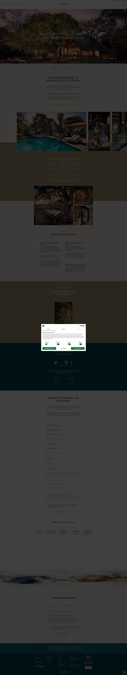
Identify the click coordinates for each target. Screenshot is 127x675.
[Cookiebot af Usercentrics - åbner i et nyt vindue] (80, 326)
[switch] (58, 344)
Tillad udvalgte (63, 348)
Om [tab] (78, 329)
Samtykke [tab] (48, 329)
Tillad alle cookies (78, 348)
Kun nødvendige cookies (49, 348)
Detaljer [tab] (63, 329)
